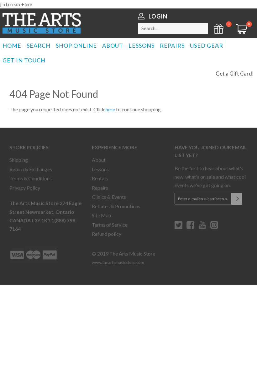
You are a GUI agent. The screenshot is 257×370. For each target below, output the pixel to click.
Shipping (18, 160)
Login (158, 16)
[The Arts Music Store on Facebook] (190, 227)
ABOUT (112, 45)
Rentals (100, 178)
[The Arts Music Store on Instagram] (214, 227)
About (99, 160)
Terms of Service (110, 225)
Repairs (100, 188)
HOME (12, 45)
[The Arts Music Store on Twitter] (178, 227)
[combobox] (173, 28)
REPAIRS (172, 45)
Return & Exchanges (30, 169)
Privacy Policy (24, 188)
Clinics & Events (109, 197)
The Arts (42, 23)
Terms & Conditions (30, 178)
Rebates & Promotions (116, 206)
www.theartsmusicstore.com (118, 262)
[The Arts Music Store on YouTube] (202, 227)
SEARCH (38, 45)
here (110, 109)
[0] (239, 32)
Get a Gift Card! (235, 73)
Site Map (101, 215)
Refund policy (106, 234)
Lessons (100, 169)
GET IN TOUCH (24, 60)
